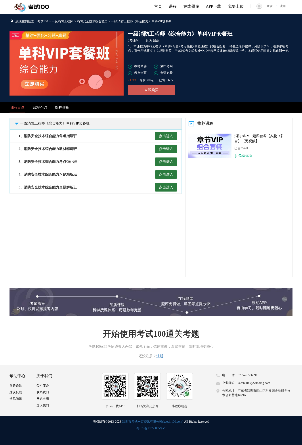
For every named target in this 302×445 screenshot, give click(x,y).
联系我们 (42, 392)
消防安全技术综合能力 (92, 21)
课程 (173, 6)
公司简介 (42, 385)
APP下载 (213, 6)
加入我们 (42, 405)
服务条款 (16, 385)
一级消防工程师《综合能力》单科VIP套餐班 (55, 123)
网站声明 (42, 399)
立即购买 (151, 90)
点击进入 (166, 136)
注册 (281, 6)
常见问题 (16, 399)
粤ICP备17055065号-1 (151, 428)
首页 (158, 6)
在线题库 (191, 6)
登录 (271, 6)
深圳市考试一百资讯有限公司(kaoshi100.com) (152, 421)
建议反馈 (16, 392)
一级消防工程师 (62, 21)
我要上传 (236, 6)
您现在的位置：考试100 (31, 21)
